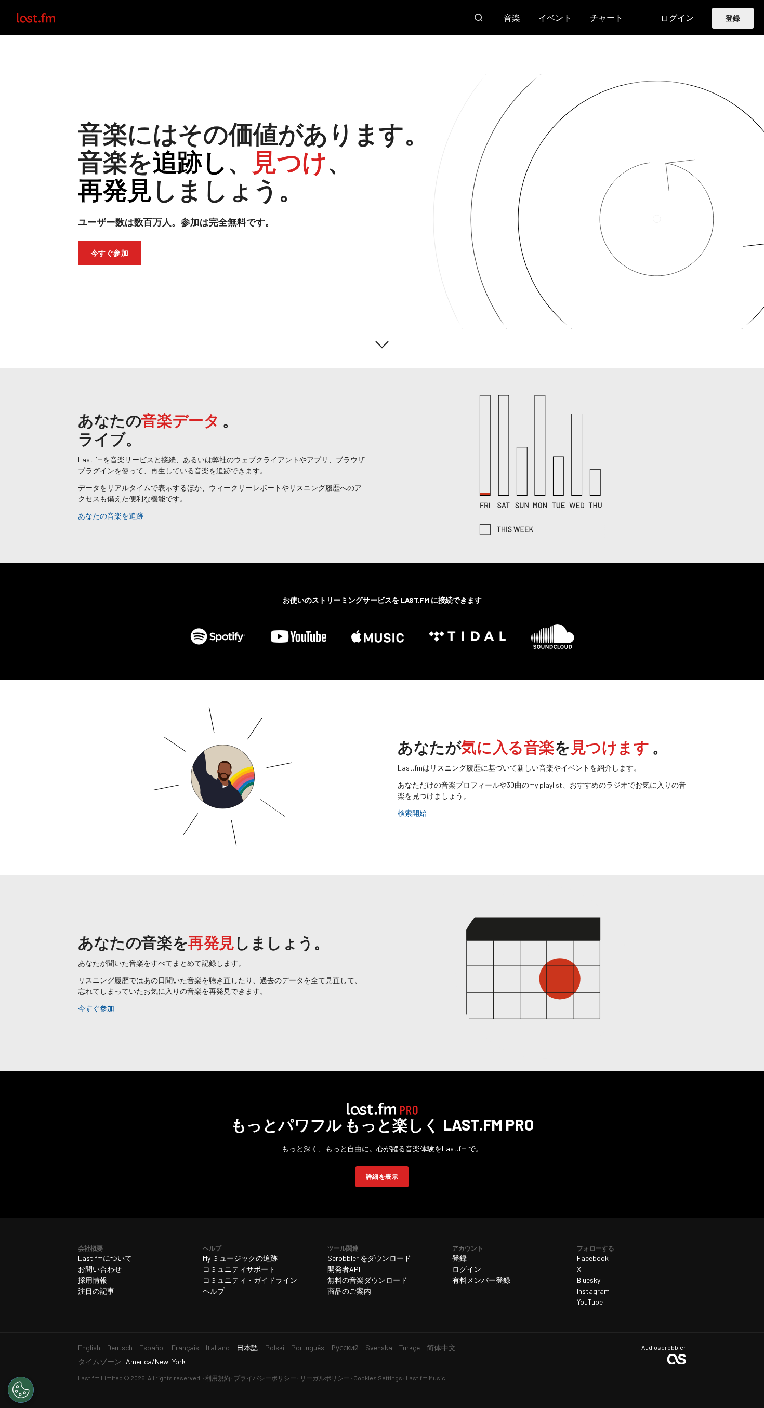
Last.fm (48, 17)
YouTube (590, 1301)
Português (307, 1347)
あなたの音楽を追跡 (110, 515)
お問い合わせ (100, 1269)
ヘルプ (214, 1290)
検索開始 (412, 812)
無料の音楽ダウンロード (367, 1280)
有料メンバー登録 (481, 1280)
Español (152, 1347)
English (89, 1347)
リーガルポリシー (325, 1378)
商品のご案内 (349, 1290)
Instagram (593, 1290)
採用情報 (92, 1280)
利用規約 (217, 1378)
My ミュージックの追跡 (240, 1258)
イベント (555, 17)
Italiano (218, 1347)
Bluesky (588, 1280)
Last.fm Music (425, 1378)
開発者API (343, 1269)
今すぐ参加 (109, 252)
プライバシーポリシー (265, 1378)
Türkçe (409, 1347)
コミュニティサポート (239, 1269)
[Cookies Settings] (21, 1390)
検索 (478, 17)
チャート (606, 17)
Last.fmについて (105, 1258)
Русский (345, 1347)
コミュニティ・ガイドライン (250, 1280)
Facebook (593, 1258)
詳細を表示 (382, 1176)
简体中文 (441, 1347)
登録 (733, 18)
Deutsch (120, 1347)
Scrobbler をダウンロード (369, 1258)
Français (185, 1347)
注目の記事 (96, 1290)
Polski (274, 1347)
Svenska (378, 1347)
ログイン (677, 17)
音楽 (512, 17)
